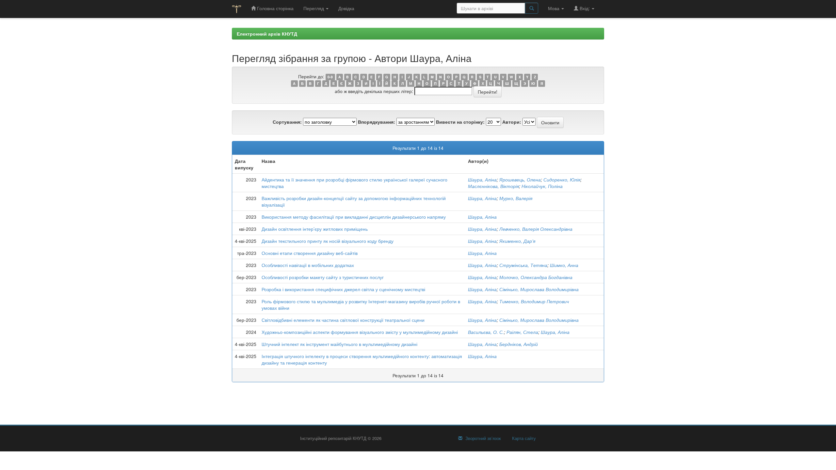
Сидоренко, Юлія (561, 179)
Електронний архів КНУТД (267, 33)
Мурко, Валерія (515, 198)
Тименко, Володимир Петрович (534, 301)
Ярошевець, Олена (520, 179)
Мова (554, 8)
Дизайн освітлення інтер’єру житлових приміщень (315, 229)
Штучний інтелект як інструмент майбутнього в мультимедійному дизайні (339, 344)
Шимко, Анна (564, 265)
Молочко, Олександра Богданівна (535, 277)
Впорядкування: (376, 121)
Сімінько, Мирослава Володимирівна (539, 289)
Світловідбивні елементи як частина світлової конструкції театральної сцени (343, 320)
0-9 (330, 76)
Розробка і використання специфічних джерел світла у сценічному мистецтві (343, 289)
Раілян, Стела (522, 332)
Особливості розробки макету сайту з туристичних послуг (323, 277)
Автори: (511, 121)
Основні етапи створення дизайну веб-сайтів (310, 253)
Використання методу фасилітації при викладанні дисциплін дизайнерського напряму (354, 216)
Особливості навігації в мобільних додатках (308, 265)
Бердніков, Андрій (518, 344)
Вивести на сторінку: (460, 121)
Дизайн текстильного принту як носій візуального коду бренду (328, 241)
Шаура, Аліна (482, 179)
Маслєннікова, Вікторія (493, 186)
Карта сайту (523, 438)
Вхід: (584, 8)
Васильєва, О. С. (486, 332)
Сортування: (287, 121)
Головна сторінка (275, 8)
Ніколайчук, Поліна (542, 186)
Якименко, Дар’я (517, 241)
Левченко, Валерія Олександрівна (535, 229)
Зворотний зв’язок (482, 438)
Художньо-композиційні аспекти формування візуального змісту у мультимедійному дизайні (360, 332)
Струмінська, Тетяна (523, 265)
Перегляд (314, 8)
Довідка (346, 8)
